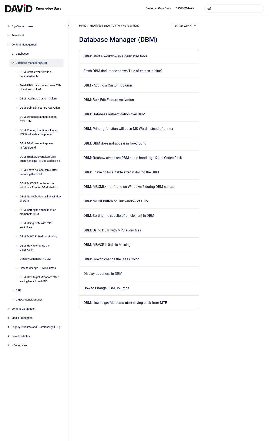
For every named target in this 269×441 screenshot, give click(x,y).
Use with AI (185, 25)
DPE (18, 290)
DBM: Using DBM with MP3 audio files (36, 225)
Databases (22, 53)
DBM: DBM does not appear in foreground (36, 145)
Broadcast (17, 35)
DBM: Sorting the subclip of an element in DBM (38, 212)
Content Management (24, 44)
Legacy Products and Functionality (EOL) (35, 326)
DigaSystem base (22, 26)
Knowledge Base (48, 8)
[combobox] (234, 8)
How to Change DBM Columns (38, 267)
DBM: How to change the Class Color (35, 247)
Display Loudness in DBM (35, 258)
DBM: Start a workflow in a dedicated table (35, 74)
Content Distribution (23, 308)
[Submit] (209, 8)
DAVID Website (184, 8)
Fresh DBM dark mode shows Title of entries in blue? (40, 87)
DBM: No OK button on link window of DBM (40, 198)
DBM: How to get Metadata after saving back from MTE (39, 279)
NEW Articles (19, 345)
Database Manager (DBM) (31, 62)
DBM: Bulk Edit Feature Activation (40, 107)
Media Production (22, 317)
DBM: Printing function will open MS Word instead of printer (39, 132)
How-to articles (20, 335)
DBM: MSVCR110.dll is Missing (38, 236)
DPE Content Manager (29, 299)
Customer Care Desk (158, 8)
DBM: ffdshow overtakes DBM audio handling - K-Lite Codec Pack (40, 158)
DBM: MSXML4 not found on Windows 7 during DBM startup (38, 185)
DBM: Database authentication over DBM (38, 119)
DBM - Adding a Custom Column (39, 98)
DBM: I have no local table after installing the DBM (38, 172)
